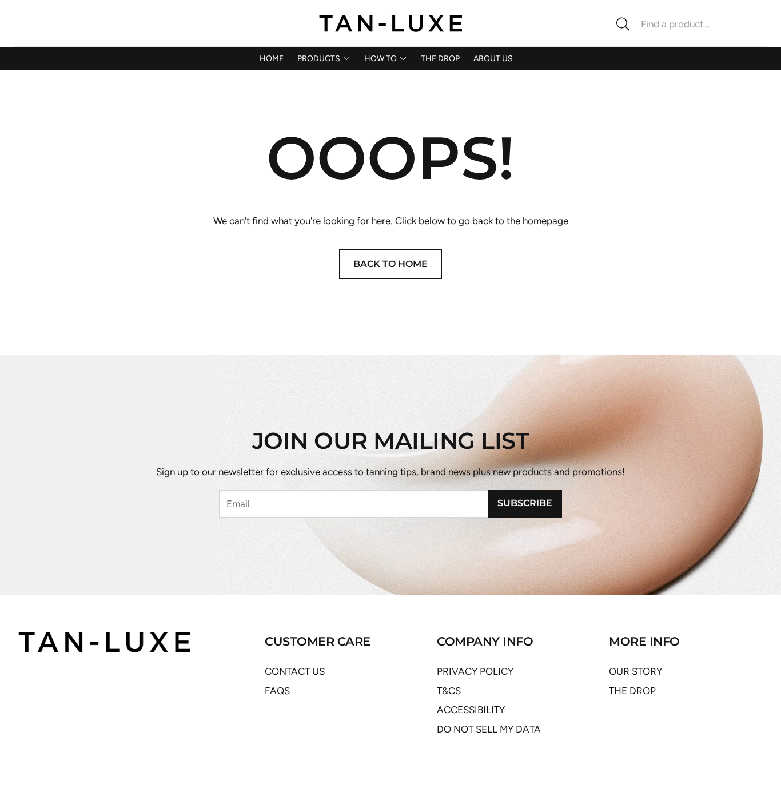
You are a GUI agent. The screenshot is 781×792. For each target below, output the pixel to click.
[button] (687, 24)
